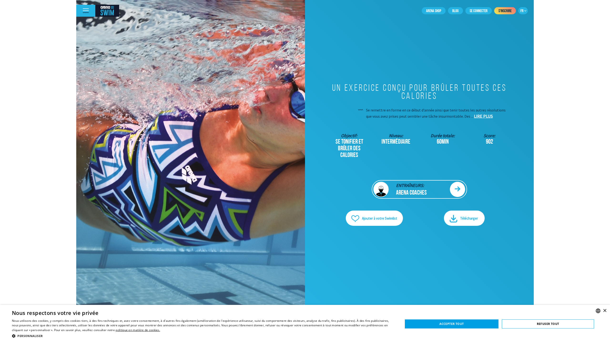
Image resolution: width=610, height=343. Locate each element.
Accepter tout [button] (451, 324)
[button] (201, 336)
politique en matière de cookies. (138, 330)
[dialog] (305, 324)
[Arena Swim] (107, 11)
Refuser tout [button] (548, 324)
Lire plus (483, 116)
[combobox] (598, 310)
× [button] (604, 311)
